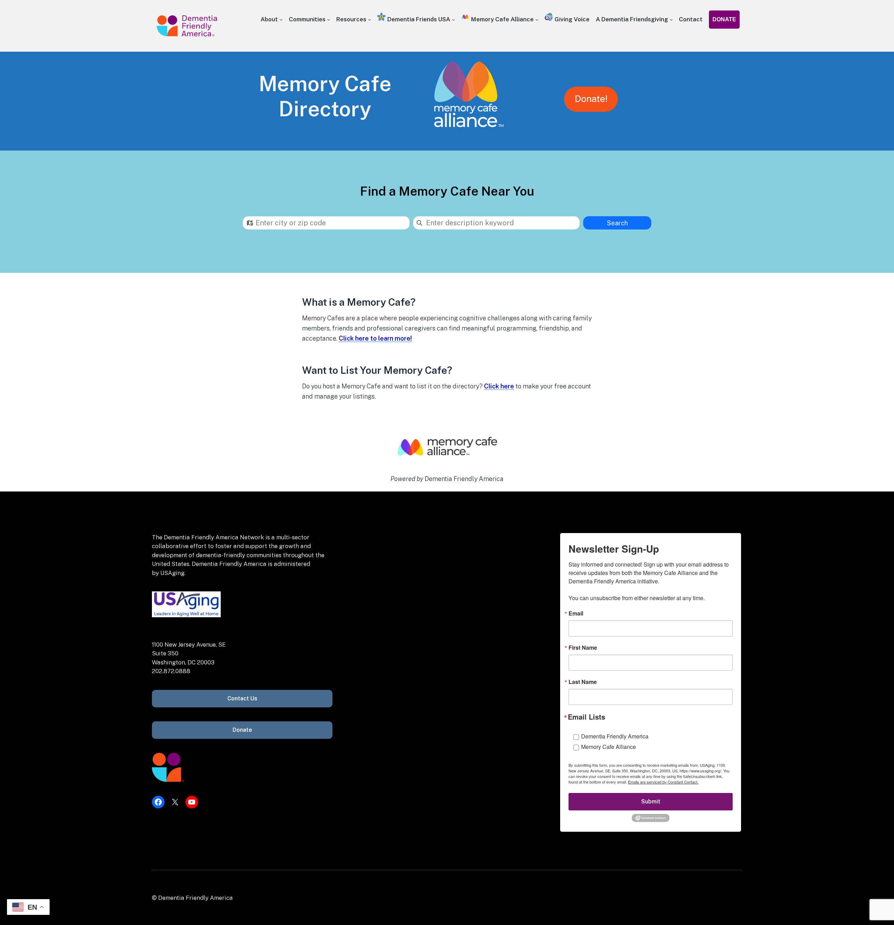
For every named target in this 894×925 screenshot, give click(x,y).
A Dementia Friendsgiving (632, 19)
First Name (583, 647)
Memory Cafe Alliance (502, 19)
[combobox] (326, 223)
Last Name (583, 682)
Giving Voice (571, 19)
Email (576, 613)
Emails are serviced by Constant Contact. (663, 782)
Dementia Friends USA (418, 19)
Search (617, 223)
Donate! (590, 98)
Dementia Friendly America (614, 736)
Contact (691, 19)
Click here (499, 386)
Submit (650, 801)
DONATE (724, 19)
